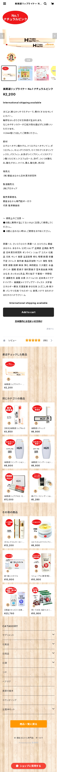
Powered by (25, 743)
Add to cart (28, 312)
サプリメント (8, 635)
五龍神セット (8, 709)
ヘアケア (6, 681)
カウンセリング (9, 700)
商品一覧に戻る (28, 724)
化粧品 (5, 644)
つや (4, 672)
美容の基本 (8, 690)
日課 (4, 663)
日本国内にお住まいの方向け (28, 321)
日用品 (5, 653)
